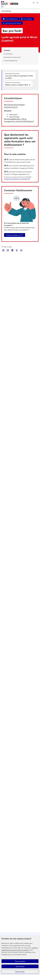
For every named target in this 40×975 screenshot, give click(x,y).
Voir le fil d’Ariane (6, 11)
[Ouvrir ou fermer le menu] (37, 2)
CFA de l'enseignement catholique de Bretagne (18, 120)
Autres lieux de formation (13, 23)
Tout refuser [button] (20, 966)
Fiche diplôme (27, 19)
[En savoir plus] (29, 85)
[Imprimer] (3, 250)
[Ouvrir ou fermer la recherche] (33, 2)
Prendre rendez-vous (13, 235)
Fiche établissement (11, 19)
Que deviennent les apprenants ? (12, 57)
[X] (17, 250)
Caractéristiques (8, 54)
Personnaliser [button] (20, 972)
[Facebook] (21, 250)
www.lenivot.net (10, 107)
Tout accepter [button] (20, 961)
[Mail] (8, 250)
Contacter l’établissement (10, 60)
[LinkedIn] (12, 250)
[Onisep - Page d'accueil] (14, 4)
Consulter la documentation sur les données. (16, 179)
